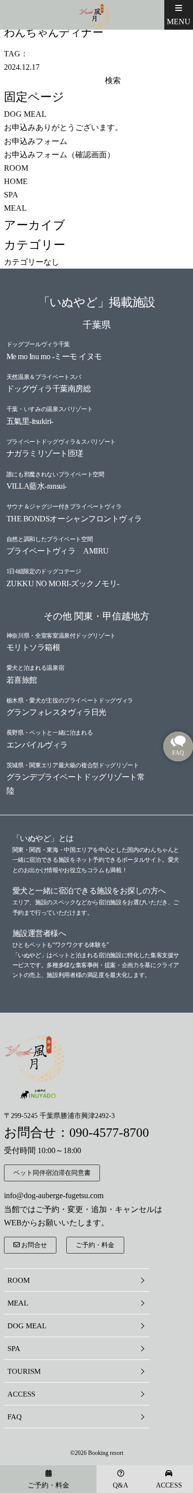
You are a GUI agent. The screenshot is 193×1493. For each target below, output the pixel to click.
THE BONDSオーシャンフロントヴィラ (74, 518)
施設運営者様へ (39, 933)
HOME (16, 181)
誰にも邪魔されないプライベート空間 (55, 474)
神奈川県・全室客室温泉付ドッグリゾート (61, 635)
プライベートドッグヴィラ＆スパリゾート (61, 441)
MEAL (15, 208)
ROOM (16, 168)
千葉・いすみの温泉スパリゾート (49, 409)
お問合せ (33, 1245)
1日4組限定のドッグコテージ (43, 571)
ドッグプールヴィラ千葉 (38, 344)
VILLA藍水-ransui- (36, 486)
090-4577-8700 (109, 1132)
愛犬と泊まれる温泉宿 (35, 667)
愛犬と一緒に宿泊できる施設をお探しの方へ (89, 890)
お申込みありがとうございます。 (63, 127)
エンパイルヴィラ (37, 745)
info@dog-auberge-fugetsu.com (53, 1195)
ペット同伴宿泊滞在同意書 (52, 1172)
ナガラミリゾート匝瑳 (44, 453)
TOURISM (24, 1371)
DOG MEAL (25, 114)
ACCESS (21, 1394)
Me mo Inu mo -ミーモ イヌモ (54, 356)
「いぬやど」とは (43, 838)
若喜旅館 (21, 680)
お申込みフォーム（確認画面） (59, 154)
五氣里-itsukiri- (29, 421)
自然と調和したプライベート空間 (49, 539)
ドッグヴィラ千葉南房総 (48, 388)
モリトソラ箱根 (33, 647)
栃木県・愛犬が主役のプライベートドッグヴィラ (69, 700)
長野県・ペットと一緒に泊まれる (49, 732)
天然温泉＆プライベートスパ (43, 376)
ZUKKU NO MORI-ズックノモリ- (62, 583)
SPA (11, 194)
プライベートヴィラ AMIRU (57, 551)
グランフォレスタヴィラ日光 (56, 712)
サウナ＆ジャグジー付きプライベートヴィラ (64, 506)
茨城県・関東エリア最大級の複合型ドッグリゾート (72, 765)
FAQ (14, 1417)
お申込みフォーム (35, 141)
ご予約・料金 (95, 1245)
